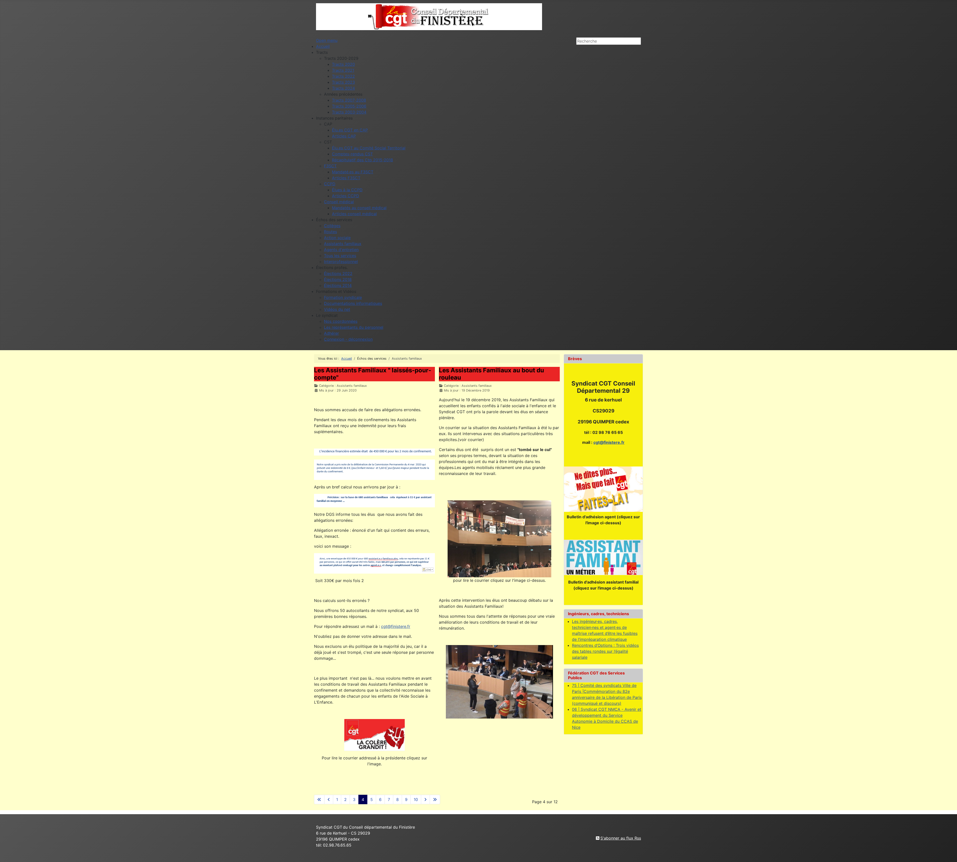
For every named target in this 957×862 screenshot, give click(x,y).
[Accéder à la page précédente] (328, 799)
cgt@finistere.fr (395, 626)
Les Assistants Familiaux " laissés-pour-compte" (372, 374)
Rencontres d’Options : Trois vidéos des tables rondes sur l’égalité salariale (605, 651)
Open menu (326, 40)
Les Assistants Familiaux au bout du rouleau (491, 374)
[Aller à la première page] (319, 799)
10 (416, 799)
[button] (322, 52)
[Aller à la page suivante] (425, 799)
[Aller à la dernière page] (435, 799)
